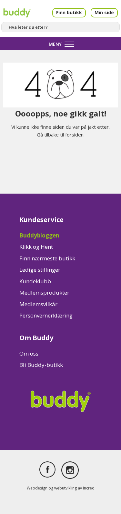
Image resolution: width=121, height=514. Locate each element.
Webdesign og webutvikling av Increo (61, 488)
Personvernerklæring (46, 315)
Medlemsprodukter (44, 292)
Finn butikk (69, 12)
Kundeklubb (35, 281)
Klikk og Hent (36, 246)
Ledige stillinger (39, 269)
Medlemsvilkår (38, 304)
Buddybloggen (39, 235)
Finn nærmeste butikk (47, 258)
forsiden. (74, 134)
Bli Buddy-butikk (41, 364)
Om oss (28, 353)
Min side (104, 12)
